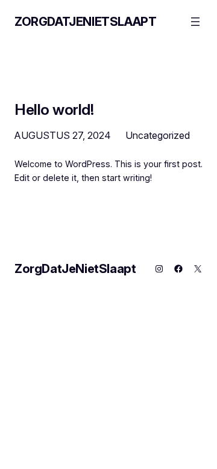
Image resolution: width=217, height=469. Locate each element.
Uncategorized (157, 135)
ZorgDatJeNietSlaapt (85, 21)
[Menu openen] (195, 21)
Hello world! (53, 109)
